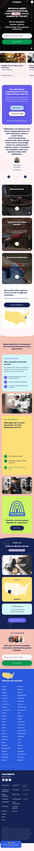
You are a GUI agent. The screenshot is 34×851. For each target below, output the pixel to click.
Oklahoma (20, 724)
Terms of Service (25, 794)
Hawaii (4, 727)
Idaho (3, 730)
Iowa (3, 739)
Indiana (4, 736)
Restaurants (5, 794)
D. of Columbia (6, 719)
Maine (3, 751)
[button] (8, 177)
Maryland (4, 754)
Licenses (25, 808)
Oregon (20, 727)
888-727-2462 (6, 785)
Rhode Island (21, 736)
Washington (21, 760)
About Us (4, 820)
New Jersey (21, 707)
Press (3, 825)
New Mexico (21, 710)
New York (20, 713)
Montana (20, 695)
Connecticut (5, 713)
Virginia (20, 757)
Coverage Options (15, 816)
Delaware (4, 716)
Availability (5, 815)
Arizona (4, 701)
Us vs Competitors (16, 811)
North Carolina (22, 716)
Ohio (19, 722)
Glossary (14, 820)
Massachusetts (6, 757)
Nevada (20, 701)
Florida (4, 722)
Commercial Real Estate (5, 799)
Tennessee (21, 745)
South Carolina (22, 739)
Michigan (4, 760)
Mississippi (5, 766)
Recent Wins (5, 810)
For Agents (5, 808)
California (5, 707)
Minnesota (5, 763)
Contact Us (15, 794)
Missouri (4, 769)
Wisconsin (21, 766)
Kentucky (4, 745)
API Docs (25, 803)
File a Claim (15, 798)
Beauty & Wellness (5, 804)
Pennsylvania (21, 730)
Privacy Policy (27, 798)
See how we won (23, 75)
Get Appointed (16, 808)
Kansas (4, 742)
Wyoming (20, 769)
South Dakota (21, 742)
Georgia (4, 724)
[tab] (17, 456)
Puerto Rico (21, 733)
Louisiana (4, 748)
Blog (3, 828)
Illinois (4, 733)
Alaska (4, 698)
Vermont (20, 754)
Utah (19, 751)
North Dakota (21, 719)
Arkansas (4, 704)
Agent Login (15, 803)
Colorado (4, 710)
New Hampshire (22, 704)
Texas (19, 748)
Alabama (4, 695)
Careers (4, 823)
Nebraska (20, 698)
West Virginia (21, 763)
